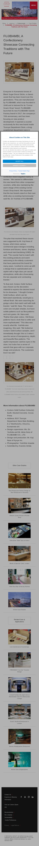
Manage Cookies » (19, 165)
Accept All (19, 161)
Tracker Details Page (24, 171)
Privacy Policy (13, 171)
